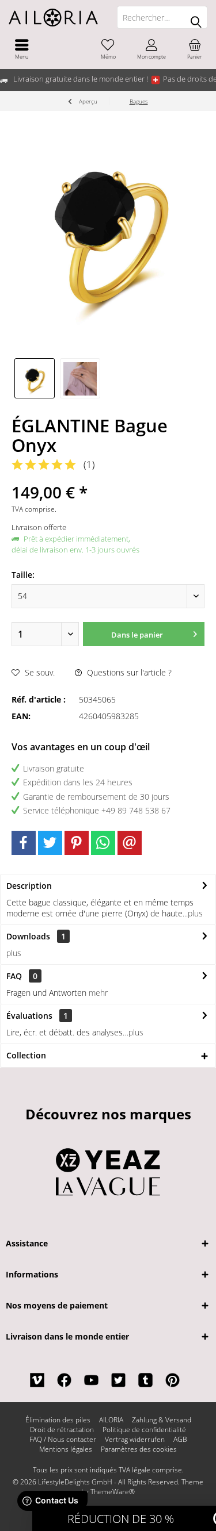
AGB (180, 1439)
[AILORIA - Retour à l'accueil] (54, 17)
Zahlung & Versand (161, 1420)
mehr (98, 992)
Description (29, 885)
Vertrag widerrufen (135, 1439)
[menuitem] (21, 49)
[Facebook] (24, 843)
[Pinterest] (77, 843)
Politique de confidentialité (144, 1429)
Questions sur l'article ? (128, 672)
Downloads (28, 936)
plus (195, 913)
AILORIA (111, 1420)
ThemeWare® (112, 1492)
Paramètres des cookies (139, 1449)
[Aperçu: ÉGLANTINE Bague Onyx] (34, 378)
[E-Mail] (130, 843)
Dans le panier (136, 635)
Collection (26, 1055)
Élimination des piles (57, 1420)
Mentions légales (65, 1449)
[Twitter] (50, 843)
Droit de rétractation (62, 1429)
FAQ (21, 975)
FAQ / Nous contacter (62, 1439)
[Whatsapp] (103, 843)
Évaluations (29, 1015)
